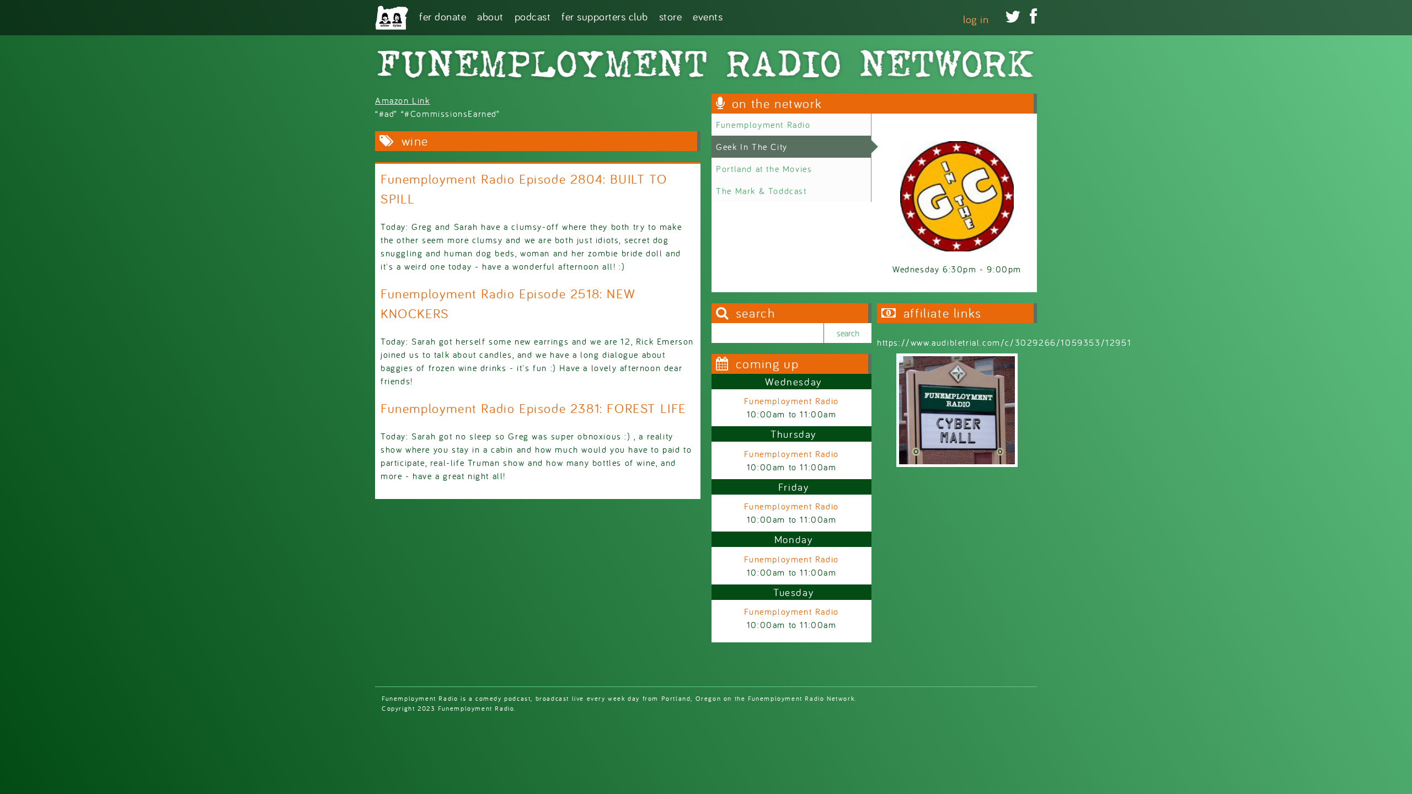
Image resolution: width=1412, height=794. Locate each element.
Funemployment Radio (763, 124)
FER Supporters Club (604, 15)
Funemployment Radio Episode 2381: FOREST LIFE (533, 408)
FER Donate (442, 15)
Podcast (533, 15)
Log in (975, 19)
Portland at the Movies (764, 168)
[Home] (391, 18)
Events (708, 15)
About (490, 15)
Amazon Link (402, 100)
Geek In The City (752, 146)
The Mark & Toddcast (761, 190)
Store (670, 15)
